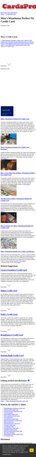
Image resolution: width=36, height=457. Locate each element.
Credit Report (13, 12)
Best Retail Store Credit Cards (12, 423)
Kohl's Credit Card (9, 314)
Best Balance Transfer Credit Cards (13, 434)
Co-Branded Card (8, 426)
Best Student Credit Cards (11, 414)
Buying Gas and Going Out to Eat (13, 411)
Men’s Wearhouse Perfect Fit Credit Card (17, 401)
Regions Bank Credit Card (12, 355)
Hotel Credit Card (8, 422)
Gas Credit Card (8, 417)
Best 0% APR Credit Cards (11, 410)
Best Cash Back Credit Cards (12, 416)
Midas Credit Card (9, 291)
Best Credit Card (5, 12)
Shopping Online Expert (10, 429)
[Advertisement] (18, 88)
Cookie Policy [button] (7, 454)
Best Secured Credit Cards (11, 419)
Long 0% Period (8, 413)
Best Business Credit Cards (11, 428)
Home (2, 401)
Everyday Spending (9, 432)
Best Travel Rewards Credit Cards (13, 431)
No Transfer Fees (8, 435)
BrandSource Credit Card (12, 335)
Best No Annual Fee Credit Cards (13, 420)
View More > (13, 133)
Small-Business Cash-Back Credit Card (14, 408)
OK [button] (31, 450)
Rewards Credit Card (9, 425)
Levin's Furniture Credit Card (14, 270)
